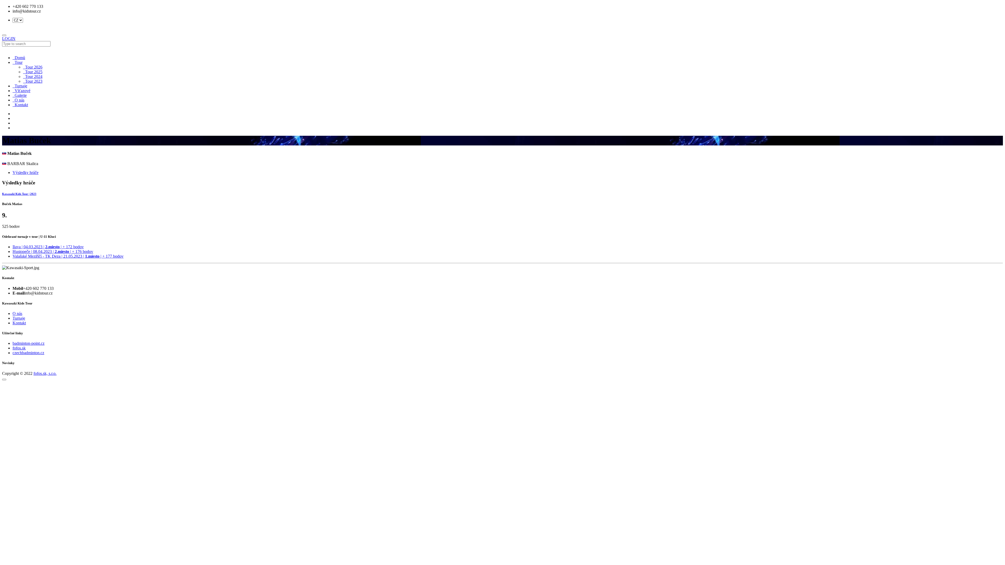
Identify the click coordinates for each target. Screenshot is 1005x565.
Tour (18, 62)
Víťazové (21, 90)
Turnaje (20, 86)
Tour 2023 (32, 81)
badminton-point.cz (28, 343)
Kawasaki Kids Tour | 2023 (19, 193)
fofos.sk (19, 348)
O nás (18, 100)
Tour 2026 (32, 67)
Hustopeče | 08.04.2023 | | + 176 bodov (53, 251)
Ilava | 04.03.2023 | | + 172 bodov (48, 247)
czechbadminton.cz (28, 353)
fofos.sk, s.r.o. (45, 373)
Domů (19, 57)
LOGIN (8, 38)
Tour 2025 (32, 72)
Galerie (20, 95)
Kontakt (20, 105)
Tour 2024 (32, 76)
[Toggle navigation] (4, 35)
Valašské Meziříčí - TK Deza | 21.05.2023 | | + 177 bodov (68, 256)
